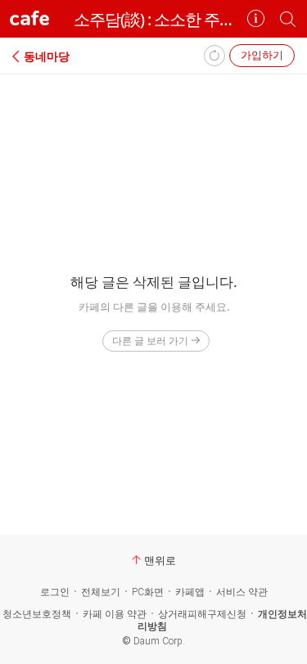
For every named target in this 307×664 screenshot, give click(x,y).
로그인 (55, 592)
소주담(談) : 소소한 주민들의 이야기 (153, 19)
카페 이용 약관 (115, 614)
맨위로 (160, 560)
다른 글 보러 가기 (150, 341)
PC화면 (148, 592)
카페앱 (190, 592)
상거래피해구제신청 (202, 614)
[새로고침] (214, 55)
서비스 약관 (242, 592)
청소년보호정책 (36, 614)
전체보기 (100, 592)
